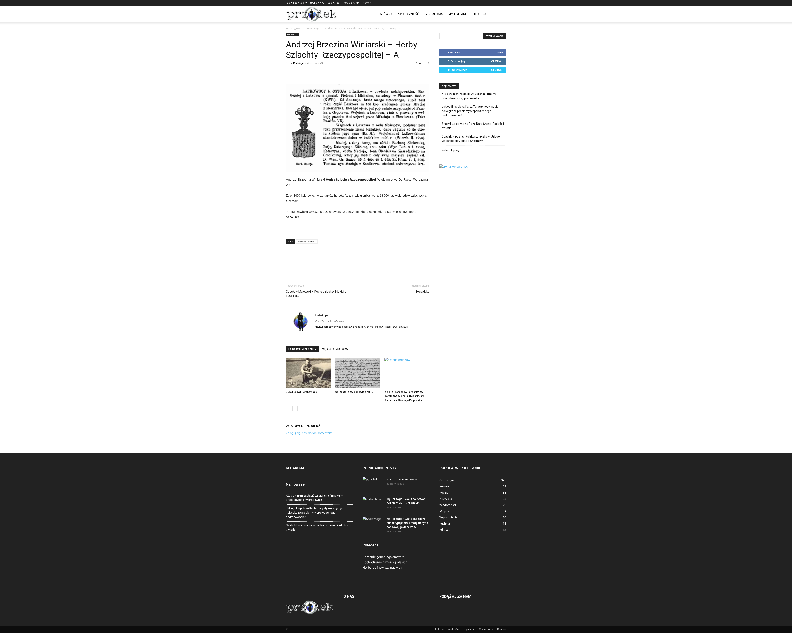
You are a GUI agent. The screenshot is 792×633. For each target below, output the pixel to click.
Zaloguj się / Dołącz (296, 2)
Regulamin (469, 629)
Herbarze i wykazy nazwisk (382, 567)
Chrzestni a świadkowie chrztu (354, 391)
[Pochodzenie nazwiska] (373, 484)
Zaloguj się (333, 2)
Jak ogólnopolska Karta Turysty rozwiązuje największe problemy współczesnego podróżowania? (470, 111)
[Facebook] (290, 72)
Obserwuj (497, 61)
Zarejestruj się (351, 2)
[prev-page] (288, 408)
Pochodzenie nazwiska (402, 479)
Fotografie (481, 14)
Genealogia (434, 14)
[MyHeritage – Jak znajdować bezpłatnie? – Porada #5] (373, 504)
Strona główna (294, 28)
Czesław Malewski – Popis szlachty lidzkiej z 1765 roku (316, 294)
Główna (386, 14)
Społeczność (408, 14)
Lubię (500, 52)
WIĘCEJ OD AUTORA (334, 349)
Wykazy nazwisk (307, 241)
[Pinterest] (309, 72)
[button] (501, 14)
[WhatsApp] (318, 72)
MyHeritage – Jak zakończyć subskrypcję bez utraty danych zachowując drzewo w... (407, 523)
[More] (328, 72)
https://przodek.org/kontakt (330, 321)
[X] (299, 72)
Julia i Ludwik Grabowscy (301, 391)
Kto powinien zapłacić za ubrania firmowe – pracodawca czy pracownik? (470, 96)
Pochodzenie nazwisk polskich (385, 562)
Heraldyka (422, 291)
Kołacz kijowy (450, 150)
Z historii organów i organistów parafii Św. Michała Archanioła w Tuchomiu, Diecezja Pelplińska (404, 396)
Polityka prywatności (447, 629)
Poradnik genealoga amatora (383, 557)
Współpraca (486, 629)
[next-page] (295, 408)
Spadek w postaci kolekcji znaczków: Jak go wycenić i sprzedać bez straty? (471, 138)
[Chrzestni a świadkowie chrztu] (357, 373)
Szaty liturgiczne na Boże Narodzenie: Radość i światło (473, 126)
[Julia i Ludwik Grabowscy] (308, 373)
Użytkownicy (317, 2)
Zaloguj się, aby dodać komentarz (309, 433)
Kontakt (367, 2)
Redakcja (298, 63)
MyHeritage (457, 14)
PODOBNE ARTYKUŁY (302, 349)
